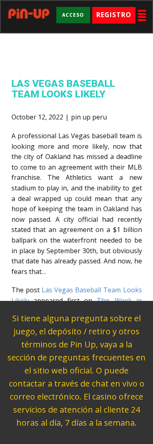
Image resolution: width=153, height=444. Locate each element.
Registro (113, 14)
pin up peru (89, 117)
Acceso (73, 14)
